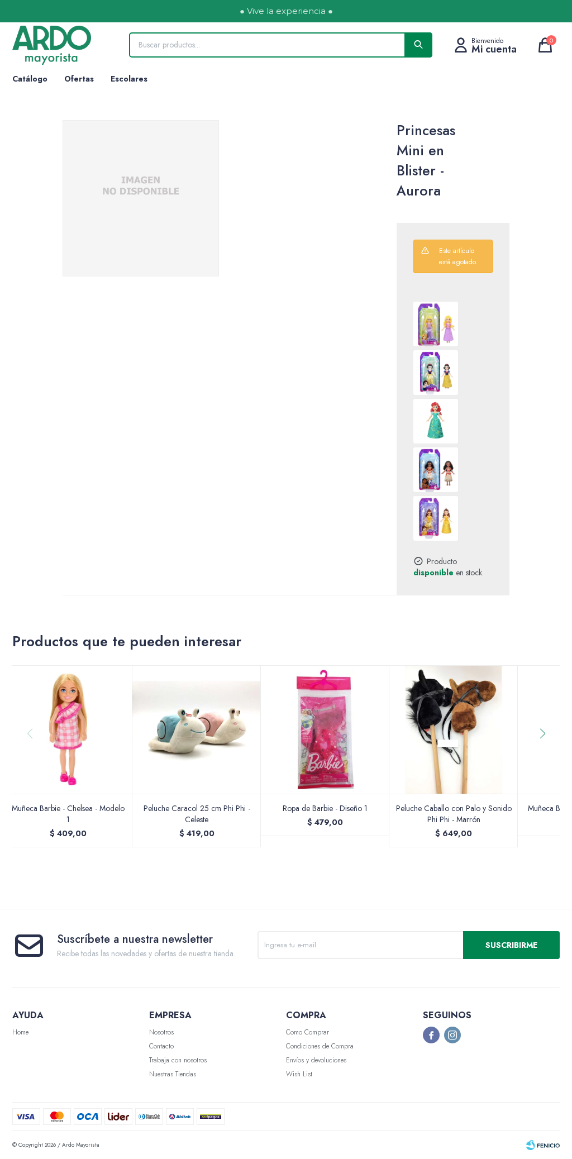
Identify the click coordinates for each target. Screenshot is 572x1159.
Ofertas (79, 78)
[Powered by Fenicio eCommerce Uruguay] (543, 1145)
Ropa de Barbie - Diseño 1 (325, 808)
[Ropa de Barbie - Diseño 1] (325, 729)
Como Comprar (307, 1032)
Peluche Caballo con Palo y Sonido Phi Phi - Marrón (454, 814)
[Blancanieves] (436, 372)
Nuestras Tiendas (172, 1074)
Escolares (129, 78)
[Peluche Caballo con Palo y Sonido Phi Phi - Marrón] (453, 729)
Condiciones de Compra (320, 1046)
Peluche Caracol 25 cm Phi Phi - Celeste (197, 814)
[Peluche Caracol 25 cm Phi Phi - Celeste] (196, 729)
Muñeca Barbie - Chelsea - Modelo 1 (68, 814)
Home (20, 1032)
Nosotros (161, 1032)
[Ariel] (436, 421)
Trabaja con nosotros (178, 1060)
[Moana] (436, 470)
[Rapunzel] (436, 324)
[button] (546, 756)
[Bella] (436, 518)
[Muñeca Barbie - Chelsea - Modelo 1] (68, 729)
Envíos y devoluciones (316, 1060)
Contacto (161, 1046)
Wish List (299, 1074)
